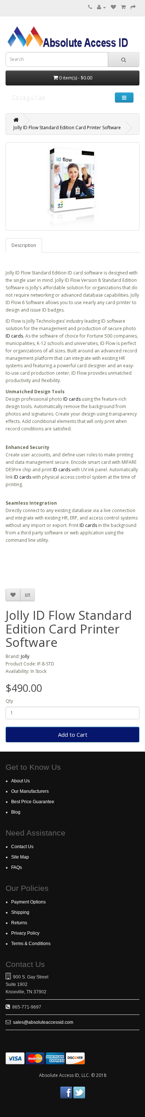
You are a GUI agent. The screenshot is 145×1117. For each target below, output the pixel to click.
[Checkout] (133, 7)
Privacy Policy (25, 933)
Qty (9, 701)
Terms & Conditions (31, 943)
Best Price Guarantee (32, 801)
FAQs (16, 867)
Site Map (20, 857)
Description (24, 245)
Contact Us (22, 846)
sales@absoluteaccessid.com (43, 1022)
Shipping (20, 912)
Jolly (25, 656)
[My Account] (101, 7)
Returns (19, 922)
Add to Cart (72, 734)
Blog (15, 812)
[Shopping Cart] (123, 7)
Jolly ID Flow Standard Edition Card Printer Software (67, 127)
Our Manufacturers (30, 791)
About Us (20, 781)
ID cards (14, 336)
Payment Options (28, 902)
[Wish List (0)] (113, 7)
